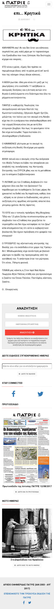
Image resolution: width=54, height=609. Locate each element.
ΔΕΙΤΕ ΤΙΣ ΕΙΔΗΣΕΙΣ (28, 374)
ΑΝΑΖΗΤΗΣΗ (26, 332)
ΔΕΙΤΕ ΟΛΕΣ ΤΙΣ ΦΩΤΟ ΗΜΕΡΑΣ (28, 565)
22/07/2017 (25, 19)
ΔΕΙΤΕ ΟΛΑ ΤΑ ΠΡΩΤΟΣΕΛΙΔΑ (28, 492)
